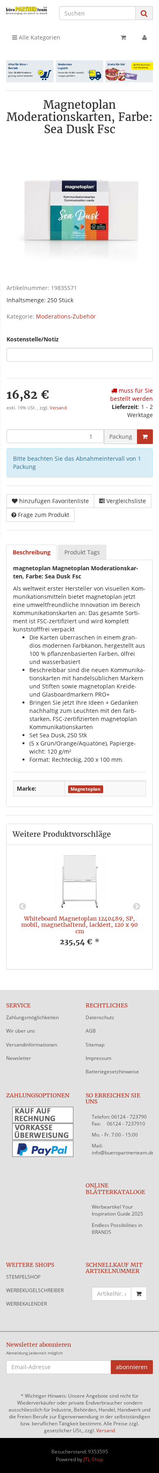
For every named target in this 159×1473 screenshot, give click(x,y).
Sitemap (95, 1044)
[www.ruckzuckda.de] (26, 10)
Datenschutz (100, 1017)
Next (136, 907)
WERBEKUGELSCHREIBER (35, 1290)
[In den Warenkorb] (145, 436)
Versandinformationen (31, 1044)
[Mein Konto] (144, 37)
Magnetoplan (85, 789)
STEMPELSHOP (23, 1276)
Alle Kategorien (38, 37)
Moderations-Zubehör (66, 316)
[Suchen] (144, 13)
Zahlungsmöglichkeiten (32, 1017)
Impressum (98, 1058)
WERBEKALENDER (26, 1303)
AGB (91, 1030)
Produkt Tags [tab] (82, 552)
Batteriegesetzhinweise (112, 1071)
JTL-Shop (93, 1459)
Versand (58, 408)
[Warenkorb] (123, 37)
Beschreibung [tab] (32, 552)
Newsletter (18, 1058)
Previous (22, 907)
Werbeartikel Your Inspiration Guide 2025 (117, 1210)
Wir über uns (20, 1030)
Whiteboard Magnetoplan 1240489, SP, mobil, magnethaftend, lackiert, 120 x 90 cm (79, 925)
